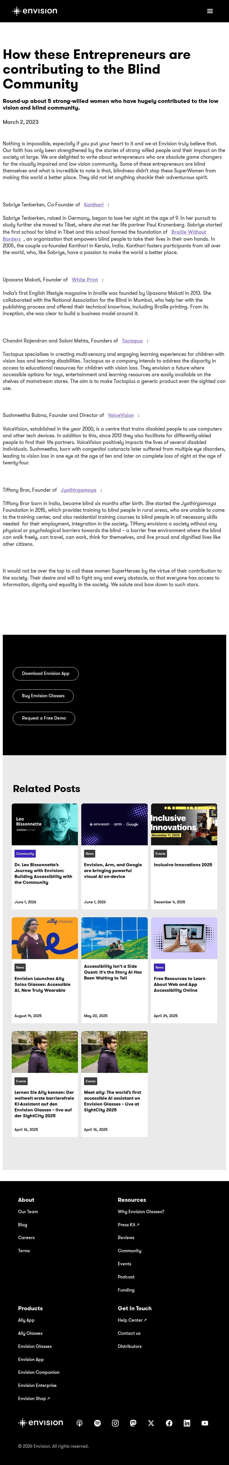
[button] (210, 11)
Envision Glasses (35, 1346)
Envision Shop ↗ (34, 1398)
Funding (126, 1290)
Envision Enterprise (37, 1385)
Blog (22, 1224)
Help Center (132, 1320)
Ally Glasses (30, 1333)
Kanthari (94, 204)
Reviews (126, 1237)
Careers (26, 1237)
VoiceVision (121, 415)
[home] (105, 11)
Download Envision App (46, 673)
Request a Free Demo (44, 718)
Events (124, 1263)
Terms (24, 1250)
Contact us (129, 1333)
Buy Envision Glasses (43, 695)
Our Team (28, 1211)
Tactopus (132, 340)
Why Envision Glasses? (141, 1211)
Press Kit (128, 1224)
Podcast (126, 1277)
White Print (85, 279)
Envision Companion (38, 1372)
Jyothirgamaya (78, 490)
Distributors (130, 1346)
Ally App (26, 1320)
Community (129, 1250)
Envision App (31, 1359)
